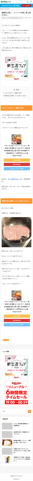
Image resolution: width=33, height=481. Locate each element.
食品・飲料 (6, 340)
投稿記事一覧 (13, 476)
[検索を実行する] (29, 411)
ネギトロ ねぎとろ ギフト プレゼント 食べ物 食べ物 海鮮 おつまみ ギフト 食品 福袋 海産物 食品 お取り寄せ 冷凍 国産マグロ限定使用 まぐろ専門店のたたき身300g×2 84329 (17, 150)
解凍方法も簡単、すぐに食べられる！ (16, 95)
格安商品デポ (6, 2)
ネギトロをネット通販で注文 (13, 93)
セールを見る (26, 5)
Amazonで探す (17, 160)
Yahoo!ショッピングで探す (17, 168)
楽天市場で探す (17, 164)
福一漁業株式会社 (13, 179)
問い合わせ (19, 476)
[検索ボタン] (27, 2)
